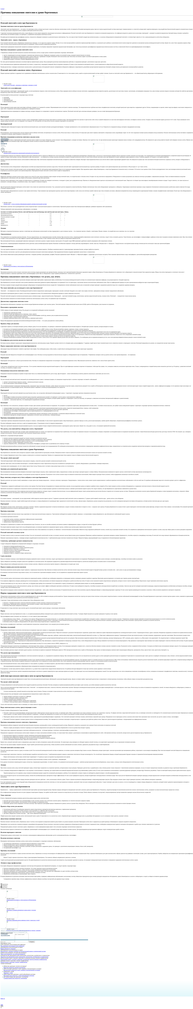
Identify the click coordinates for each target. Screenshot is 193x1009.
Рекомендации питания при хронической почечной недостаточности (21, 153)
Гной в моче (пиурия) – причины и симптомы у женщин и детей (20, 85)
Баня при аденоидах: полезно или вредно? (14, 967)
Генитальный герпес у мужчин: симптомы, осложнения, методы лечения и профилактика (24, 959)
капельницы (4, 934)
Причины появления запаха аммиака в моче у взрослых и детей (23, 920)
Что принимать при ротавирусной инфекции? (12, 946)
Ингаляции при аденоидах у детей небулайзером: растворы (19, 975)
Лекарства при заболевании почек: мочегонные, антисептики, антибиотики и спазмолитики (24, 956)
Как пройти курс (5, 935)
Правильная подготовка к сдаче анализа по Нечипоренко (18, 266)
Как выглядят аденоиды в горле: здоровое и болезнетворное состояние (22, 970)
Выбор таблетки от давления (8, 948)
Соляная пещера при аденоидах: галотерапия (15, 978)
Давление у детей (8, 973)
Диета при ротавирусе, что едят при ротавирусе (13, 954)
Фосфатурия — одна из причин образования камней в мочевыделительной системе (25, 204)
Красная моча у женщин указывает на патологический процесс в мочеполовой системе (23, 951)
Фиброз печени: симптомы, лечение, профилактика (14, 962)
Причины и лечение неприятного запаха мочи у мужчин (21, 910)
